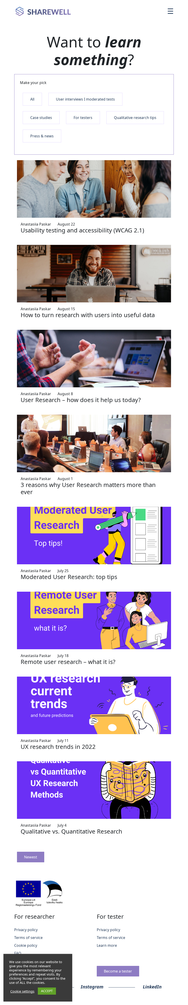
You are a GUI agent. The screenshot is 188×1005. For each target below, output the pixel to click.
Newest (30, 857)
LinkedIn (152, 987)
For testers (83, 117)
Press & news (42, 136)
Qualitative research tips (135, 117)
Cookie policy (25, 945)
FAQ (17, 953)
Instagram (92, 987)
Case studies (41, 117)
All (32, 99)
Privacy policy (26, 929)
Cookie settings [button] (22, 991)
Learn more (107, 945)
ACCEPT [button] (47, 991)
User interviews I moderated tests (85, 99)
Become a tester (118, 971)
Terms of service (28, 937)
